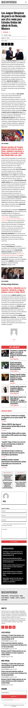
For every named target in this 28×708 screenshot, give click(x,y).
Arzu (9, 35)
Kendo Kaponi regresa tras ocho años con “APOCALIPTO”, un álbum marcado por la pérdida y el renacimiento (18, 400)
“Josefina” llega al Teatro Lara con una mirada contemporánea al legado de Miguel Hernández (13, 444)
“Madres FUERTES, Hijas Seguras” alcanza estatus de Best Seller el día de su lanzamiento (13, 426)
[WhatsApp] (12, 44)
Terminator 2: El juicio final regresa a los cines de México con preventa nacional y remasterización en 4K (18, 354)
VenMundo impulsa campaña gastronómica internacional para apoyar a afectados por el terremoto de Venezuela (13, 462)
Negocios (13, 383)
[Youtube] (13, 627)
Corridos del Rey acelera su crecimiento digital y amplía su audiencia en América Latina (18, 389)
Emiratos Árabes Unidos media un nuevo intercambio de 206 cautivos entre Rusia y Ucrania (13, 435)
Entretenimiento (14, 359)
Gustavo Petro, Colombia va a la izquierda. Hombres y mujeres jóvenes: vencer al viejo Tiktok (13, 290)
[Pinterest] (9, 44)
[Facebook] (2, 44)
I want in (13, 696)
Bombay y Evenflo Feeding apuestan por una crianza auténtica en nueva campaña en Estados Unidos (17, 378)
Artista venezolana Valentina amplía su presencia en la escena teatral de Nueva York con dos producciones (17, 366)
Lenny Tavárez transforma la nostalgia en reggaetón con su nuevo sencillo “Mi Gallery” (13, 417)
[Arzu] (2, 35)
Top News (4, 421)
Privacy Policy (16, 699)
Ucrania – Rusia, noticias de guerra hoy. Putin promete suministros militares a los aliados (20, 484)
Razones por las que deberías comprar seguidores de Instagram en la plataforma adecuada (7, 485)
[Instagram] (6, 627)
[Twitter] (5, 44)
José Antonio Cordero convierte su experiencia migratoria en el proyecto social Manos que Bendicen (13, 453)
